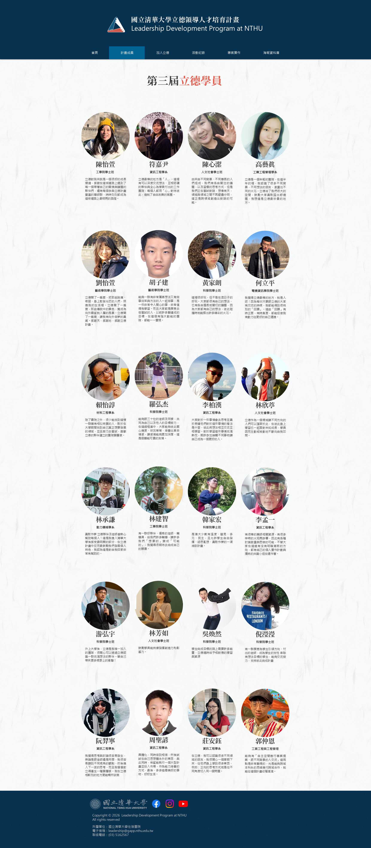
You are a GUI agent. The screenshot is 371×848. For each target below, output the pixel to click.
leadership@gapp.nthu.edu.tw (130, 831)
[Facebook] (156, 803)
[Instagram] (169, 803)
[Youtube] (183, 803)
